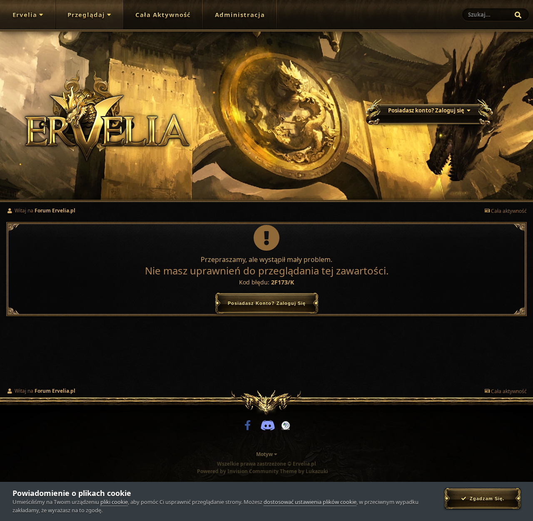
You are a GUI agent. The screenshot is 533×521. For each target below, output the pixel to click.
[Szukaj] (518, 15)
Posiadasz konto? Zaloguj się (427, 110)
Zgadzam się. (485, 498)
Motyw (265, 454)
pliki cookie (114, 502)
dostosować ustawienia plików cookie (310, 502)
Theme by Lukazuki (304, 471)
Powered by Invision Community (238, 471)
